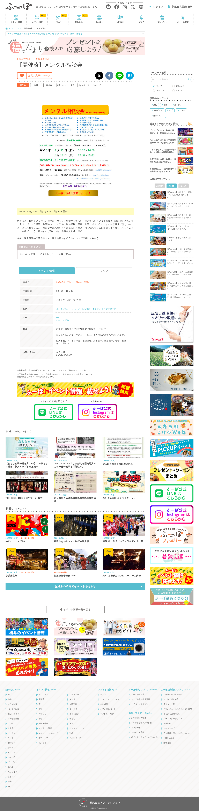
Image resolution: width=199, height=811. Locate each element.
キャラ (72, 699)
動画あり (99, 22)
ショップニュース (77, 728)
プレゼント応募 (137, 732)
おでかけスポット (108, 709)
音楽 (41, 719)
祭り (41, 704)
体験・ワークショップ (91, 85)
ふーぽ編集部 (13, 719)
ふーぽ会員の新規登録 (140, 699)
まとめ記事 (12, 704)
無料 (36, 85)
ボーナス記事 (183, 22)
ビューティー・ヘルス (109, 699)
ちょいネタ (12, 772)
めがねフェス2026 (15, 541)
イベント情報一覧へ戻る (77, 609)
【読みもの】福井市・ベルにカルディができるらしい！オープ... (180, 206)
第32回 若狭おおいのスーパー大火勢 (122, 575)
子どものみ (74, 714)
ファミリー (74, 709)
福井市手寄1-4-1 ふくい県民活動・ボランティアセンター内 (86, 309)
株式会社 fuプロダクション (105, 802)
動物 (71, 733)
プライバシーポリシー (172, 719)
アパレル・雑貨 (107, 714)
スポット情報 (107, 689)
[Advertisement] (171, 49)
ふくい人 (11, 757)
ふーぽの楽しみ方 (171, 699)
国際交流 (73, 704)
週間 (171, 186)
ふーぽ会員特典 (137, 694)
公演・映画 (43, 723)
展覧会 (41, 699)
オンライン (43, 694)
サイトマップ (169, 728)
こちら (60, 370)
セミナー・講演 (67, 85)
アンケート (136, 727)
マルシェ (42, 714)
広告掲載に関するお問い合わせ (176, 733)
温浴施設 (104, 704)
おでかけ (11, 743)
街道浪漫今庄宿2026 (65, 575)
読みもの (79, 22)
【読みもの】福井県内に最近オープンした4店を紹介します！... (180, 195)
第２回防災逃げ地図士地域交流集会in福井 (75, 499)
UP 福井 (120, 22)
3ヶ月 (183, 186)
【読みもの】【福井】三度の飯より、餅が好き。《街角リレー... (180, 274)
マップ (104, 270)
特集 (10, 699)
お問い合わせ (169, 738)
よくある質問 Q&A (171, 714)
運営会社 (167, 743)
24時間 (159, 186)
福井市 (49, 85)
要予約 (23, 85)
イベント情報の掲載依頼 (141, 723)
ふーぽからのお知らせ (172, 694)
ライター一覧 (169, 704)
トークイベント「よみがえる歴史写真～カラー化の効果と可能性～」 (75, 465)
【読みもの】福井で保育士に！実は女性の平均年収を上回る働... (180, 217)
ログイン (158, 6)
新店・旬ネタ (13, 714)
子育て (141, 22)
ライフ (11, 738)
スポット (16, 22)
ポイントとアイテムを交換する (144, 737)
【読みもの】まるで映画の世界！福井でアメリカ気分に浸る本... (180, 285)
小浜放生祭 (11, 575)
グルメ (58, 22)
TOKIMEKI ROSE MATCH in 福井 (24, 498)
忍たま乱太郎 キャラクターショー (120, 498)
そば (10, 694)
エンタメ (11, 733)
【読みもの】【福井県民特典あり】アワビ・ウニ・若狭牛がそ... (180, 251)
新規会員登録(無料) (182, 6)
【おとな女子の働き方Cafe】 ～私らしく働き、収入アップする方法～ (27, 465)
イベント (37, 22)
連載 (10, 781)
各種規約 (167, 723)
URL (58, 317)
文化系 (11, 728)
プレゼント (162, 22)
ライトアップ (75, 694)
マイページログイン (139, 704)
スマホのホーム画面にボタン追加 (177, 709)
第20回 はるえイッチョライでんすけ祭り (123, 542)
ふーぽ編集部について (175, 689)
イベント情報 (46, 270)
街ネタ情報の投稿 (138, 718)
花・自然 (42, 743)
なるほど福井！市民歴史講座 (118, 463)
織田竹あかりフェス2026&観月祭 (71, 541)
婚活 (71, 723)
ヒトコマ (11, 777)
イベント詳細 (62, 320)
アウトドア (43, 738)
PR (9, 786)
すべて (159, 86)
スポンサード (75, 738)
